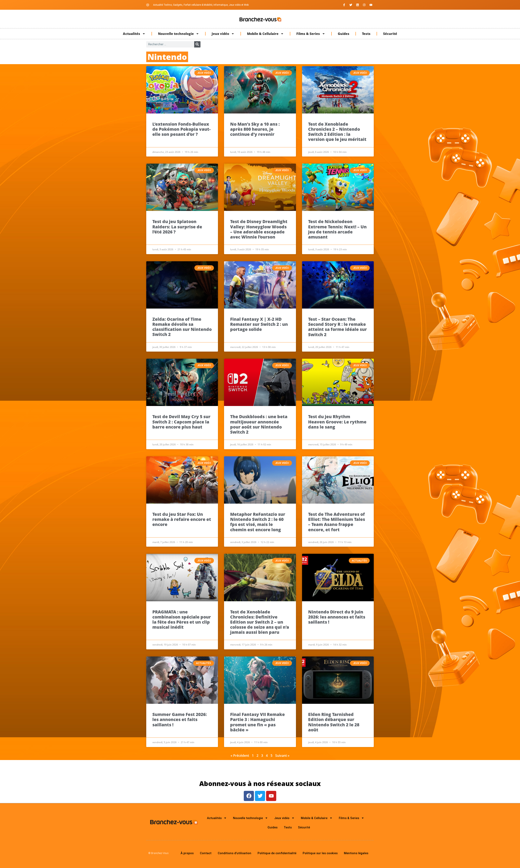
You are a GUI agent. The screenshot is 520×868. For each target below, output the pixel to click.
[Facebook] (249, 796)
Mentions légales (356, 853)
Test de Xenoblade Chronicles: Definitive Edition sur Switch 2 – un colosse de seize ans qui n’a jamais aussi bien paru (259, 622)
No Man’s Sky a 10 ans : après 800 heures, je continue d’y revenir (255, 129)
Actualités (131, 33)
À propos (187, 853)
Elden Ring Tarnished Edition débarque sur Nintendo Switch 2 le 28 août (333, 722)
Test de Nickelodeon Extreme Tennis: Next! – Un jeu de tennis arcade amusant (337, 229)
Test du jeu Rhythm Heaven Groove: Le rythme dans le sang (337, 422)
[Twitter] (351, 5)
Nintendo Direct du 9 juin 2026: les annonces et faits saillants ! (336, 617)
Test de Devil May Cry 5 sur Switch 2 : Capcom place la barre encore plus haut (181, 422)
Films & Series (308, 33)
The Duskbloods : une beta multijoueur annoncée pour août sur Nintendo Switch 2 (258, 424)
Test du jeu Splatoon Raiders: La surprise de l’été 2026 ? (177, 226)
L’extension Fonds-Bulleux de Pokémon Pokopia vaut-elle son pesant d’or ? (181, 129)
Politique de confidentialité (277, 853)
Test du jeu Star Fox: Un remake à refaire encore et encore (181, 519)
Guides (343, 33)
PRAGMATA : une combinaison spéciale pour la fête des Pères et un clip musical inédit (181, 619)
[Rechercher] (197, 44)
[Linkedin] (357, 5)
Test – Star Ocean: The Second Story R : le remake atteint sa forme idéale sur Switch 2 (337, 326)
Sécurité (390, 33)
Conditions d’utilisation (234, 853)
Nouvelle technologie (176, 33)
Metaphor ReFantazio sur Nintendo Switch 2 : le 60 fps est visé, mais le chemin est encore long (257, 521)
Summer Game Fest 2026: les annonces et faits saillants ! (179, 719)
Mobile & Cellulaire (262, 33)
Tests (366, 33)
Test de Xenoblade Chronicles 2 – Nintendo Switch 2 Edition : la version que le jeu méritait (337, 131)
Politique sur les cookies (320, 853)
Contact (205, 853)
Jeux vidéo (220, 33)
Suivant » (282, 755)
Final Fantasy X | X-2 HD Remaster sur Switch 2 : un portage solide (259, 324)
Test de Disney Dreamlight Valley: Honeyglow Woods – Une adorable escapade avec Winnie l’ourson (258, 229)
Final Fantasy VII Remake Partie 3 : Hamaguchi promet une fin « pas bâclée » (257, 722)
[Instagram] (364, 5)
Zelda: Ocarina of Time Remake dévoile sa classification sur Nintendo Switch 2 (182, 326)
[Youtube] (371, 5)
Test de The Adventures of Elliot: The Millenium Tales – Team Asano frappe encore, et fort (336, 521)
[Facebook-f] (344, 5)
